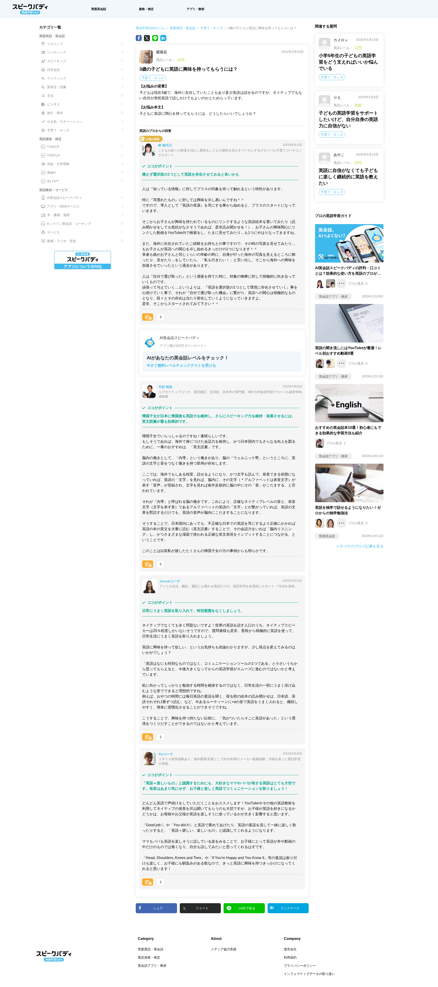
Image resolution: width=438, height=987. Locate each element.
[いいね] (147, 317)
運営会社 (290, 949)
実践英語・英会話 (182, 28)
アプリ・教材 (195, 9)
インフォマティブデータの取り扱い (309, 974)
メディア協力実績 (223, 949)
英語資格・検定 (149, 957)
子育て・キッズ (211, 28)
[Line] (155, 38)
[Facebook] (139, 38)
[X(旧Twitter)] (147, 38)
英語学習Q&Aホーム (150, 28)
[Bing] (163, 38)
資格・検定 (146, 9)
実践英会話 (98, 9)
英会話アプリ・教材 (152, 965)
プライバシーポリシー (300, 965)
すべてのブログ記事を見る (361, 546)
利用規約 (290, 957)
